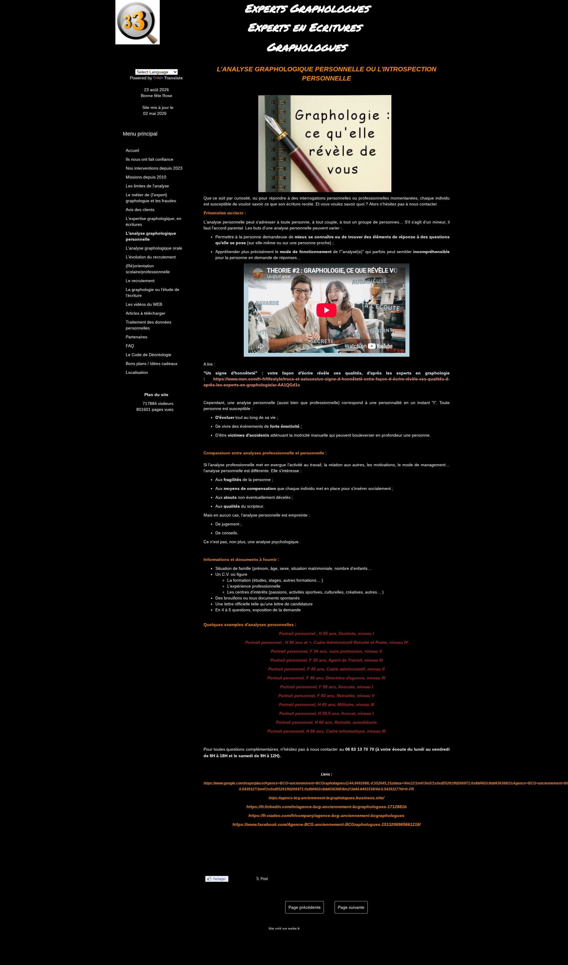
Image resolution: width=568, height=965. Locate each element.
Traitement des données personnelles (148, 325)
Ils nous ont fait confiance (149, 159)
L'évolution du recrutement (151, 257)
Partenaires (136, 336)
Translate (173, 77)
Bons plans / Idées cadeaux (152, 363)
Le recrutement (140, 280)
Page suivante (351, 907)
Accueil (132, 150)
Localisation (137, 372)
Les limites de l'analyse (147, 186)
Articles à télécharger (145, 313)
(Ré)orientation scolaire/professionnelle (148, 268)
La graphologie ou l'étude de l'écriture (152, 292)
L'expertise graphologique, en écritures (153, 221)
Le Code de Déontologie (148, 354)
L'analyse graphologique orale (154, 248)
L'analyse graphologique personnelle (151, 236)
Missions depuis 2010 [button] (146, 177)
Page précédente (304, 907)
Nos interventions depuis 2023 (154, 168)
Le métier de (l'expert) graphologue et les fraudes (151, 197)
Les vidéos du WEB (144, 304)
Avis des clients (140, 209)
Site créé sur (284, 928)
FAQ (130, 345)
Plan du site (156, 394)
